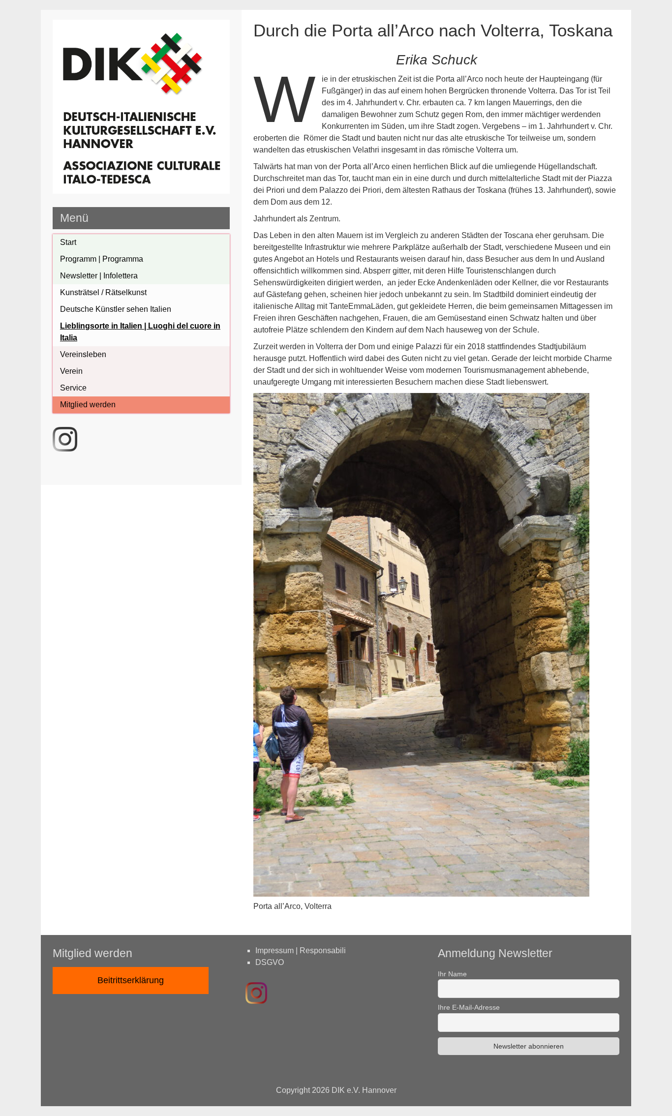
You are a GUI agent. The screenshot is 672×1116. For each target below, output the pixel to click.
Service (73, 388)
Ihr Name (452, 974)
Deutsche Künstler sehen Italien (115, 309)
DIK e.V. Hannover (364, 1090)
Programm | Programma (101, 259)
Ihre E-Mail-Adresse (469, 1007)
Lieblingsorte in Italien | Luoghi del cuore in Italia (140, 332)
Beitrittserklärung (130, 980)
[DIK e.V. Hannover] (141, 191)
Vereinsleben (83, 354)
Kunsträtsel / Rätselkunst (103, 292)
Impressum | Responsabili (300, 950)
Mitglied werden (88, 404)
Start (68, 242)
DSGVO (269, 962)
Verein (71, 371)
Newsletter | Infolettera (99, 275)
